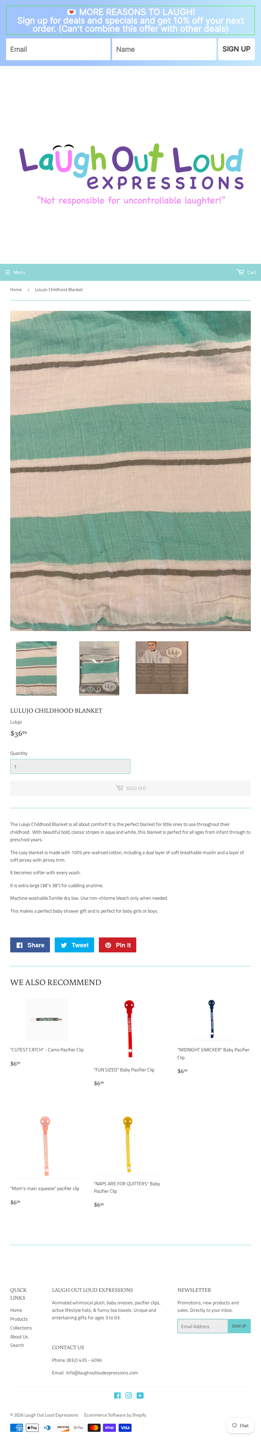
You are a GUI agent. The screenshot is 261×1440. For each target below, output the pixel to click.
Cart (251, 272)
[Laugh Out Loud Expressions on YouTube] (140, 1396)
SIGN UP (236, 49)
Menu (19, 272)
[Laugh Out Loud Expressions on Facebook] (117, 1396)
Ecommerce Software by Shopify (115, 1414)
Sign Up (239, 1326)
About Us (19, 1336)
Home (16, 289)
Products (19, 1318)
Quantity (19, 753)
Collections (21, 1327)
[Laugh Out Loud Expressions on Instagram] (128, 1396)
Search (17, 1345)
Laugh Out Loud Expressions (51, 1414)
